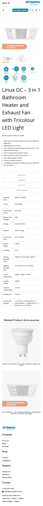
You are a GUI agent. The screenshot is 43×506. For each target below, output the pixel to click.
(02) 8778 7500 (9, 489)
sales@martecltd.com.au (13, 491)
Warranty (5, 474)
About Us (5, 441)
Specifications (21, 175)
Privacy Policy (7, 477)
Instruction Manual (21, 190)
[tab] (21, 175)
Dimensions (21, 180)
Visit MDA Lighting (20, 10)
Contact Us (6, 472)
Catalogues (6, 460)
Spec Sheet (21, 185)
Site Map (5, 446)
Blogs (4, 443)
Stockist (5, 458)
